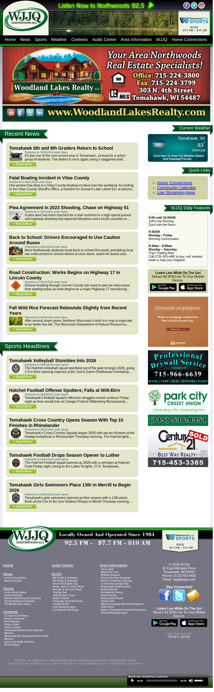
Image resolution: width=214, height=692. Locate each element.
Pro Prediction (12, 621)
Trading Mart (60, 592)
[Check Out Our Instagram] (201, 5)
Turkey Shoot (11, 624)
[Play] (132, 680)
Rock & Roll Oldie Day (65, 583)
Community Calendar (176, 187)
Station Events (61, 598)
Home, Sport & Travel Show (68, 586)
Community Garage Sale (115, 583)
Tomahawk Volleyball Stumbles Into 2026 (52, 360)
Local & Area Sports (15, 592)
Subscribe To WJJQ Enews (68, 601)
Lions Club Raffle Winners (19, 641)
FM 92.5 (173, 636)
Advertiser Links (110, 572)
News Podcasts (13, 580)
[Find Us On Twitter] (194, 5)
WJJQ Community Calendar (116, 580)
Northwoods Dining (112, 592)
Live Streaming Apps (176, 192)
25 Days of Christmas (16, 615)
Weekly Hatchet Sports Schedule (22, 598)
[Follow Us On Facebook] (186, 5)
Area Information (136, 39)
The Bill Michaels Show (17, 604)
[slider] (200, 680)
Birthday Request (110, 575)
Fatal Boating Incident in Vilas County (49, 177)
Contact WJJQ (61, 604)
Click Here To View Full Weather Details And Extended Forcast (178, 157)
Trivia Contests (12, 627)
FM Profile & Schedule (65, 580)
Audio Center (104, 39)
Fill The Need (11, 644)
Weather (59, 39)
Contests (79, 39)
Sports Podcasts (13, 595)
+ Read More (23, 164)
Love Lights (107, 569)
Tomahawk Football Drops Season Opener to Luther (64, 455)
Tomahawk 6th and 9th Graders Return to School (61, 148)
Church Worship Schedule (115, 577)
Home (10, 39)
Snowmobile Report (112, 598)
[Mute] (191, 680)
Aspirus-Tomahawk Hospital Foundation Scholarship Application (123, 611)
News (25, 39)
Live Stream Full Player (66, 609)
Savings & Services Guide (67, 589)
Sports (41, 39)
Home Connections (189, 39)
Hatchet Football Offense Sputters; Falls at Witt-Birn (64, 390)
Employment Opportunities (116, 586)
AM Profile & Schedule (65, 577)
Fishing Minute (109, 589)
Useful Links (108, 601)
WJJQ (161, 39)
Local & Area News (15, 577)
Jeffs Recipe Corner (64, 595)
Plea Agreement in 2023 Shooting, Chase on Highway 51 (69, 207)
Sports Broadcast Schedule (19, 601)
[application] (167, 681)
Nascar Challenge (14, 618)
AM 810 (185, 636)
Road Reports (109, 595)
